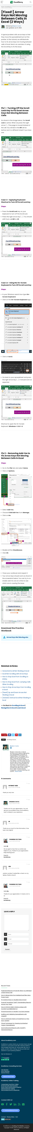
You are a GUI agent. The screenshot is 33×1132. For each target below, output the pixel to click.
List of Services (5, 1071)
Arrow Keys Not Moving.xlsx (17, 637)
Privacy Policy (10, 1117)
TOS (16, 1117)
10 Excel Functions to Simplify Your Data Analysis (15, 1011)
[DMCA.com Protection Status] (6, 1119)
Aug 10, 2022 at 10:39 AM (14, 787)
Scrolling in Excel (18, 705)
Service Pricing (5, 1072)
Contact (23, 1105)
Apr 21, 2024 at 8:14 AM (14, 841)
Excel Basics (8, 6)
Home (2, 6)
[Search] (30, 2)
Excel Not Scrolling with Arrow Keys (15, 674)
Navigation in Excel (8, 708)
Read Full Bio (18, 771)
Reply (28, 783)
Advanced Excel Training (8, 1088)
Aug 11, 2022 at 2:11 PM (14, 803)
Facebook (6, 1105)
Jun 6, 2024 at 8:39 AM (14, 886)
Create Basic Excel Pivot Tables (10, 1084)
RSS (19, 1105)
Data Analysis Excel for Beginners (10, 1090)
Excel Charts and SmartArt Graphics (11, 1087)
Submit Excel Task (8, 1076)
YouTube (2, 1105)
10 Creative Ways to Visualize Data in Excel (13, 1000)
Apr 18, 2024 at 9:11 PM (13, 823)
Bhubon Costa (16, 26)
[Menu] (2, 2)
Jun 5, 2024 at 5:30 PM (13, 868)
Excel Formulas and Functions (9, 1086)
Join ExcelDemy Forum (11, 1110)
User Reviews (4, 1070)
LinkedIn (15, 1105)
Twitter (11, 1105)
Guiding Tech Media (18, 1126)
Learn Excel (21, 708)
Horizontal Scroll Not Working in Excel (16, 671)
